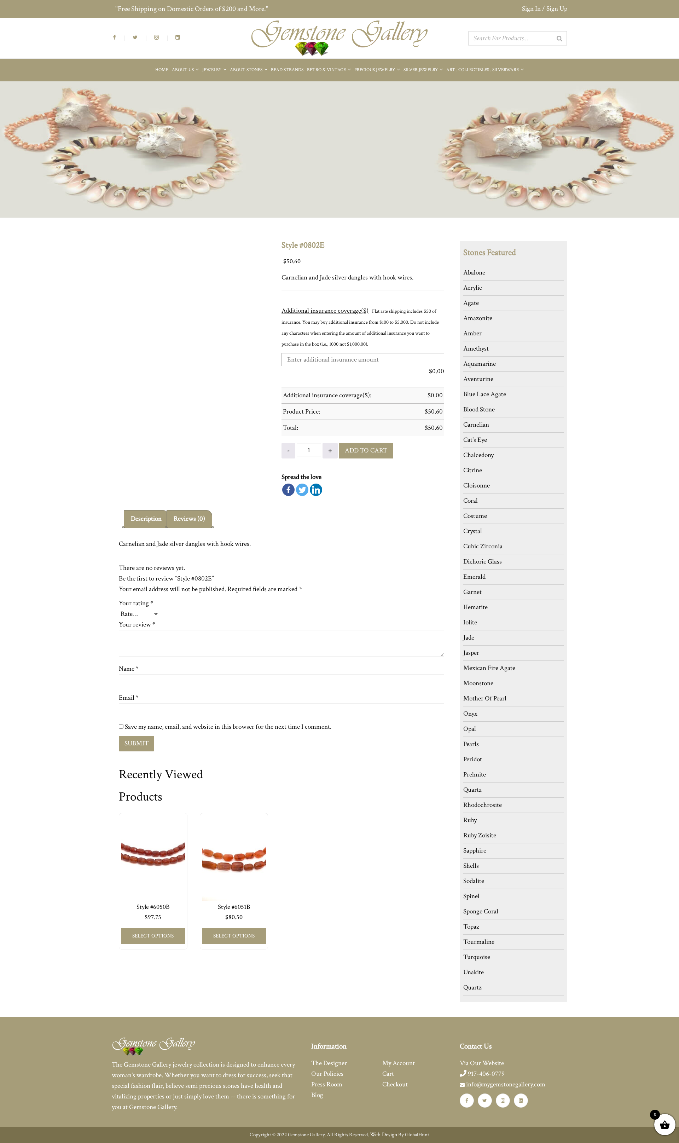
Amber (472, 333)
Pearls (471, 744)
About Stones (246, 70)
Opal (469, 729)
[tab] (146, 519)
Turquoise (476, 957)
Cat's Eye (475, 439)
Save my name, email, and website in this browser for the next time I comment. (228, 726)
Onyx (470, 713)
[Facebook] (288, 490)
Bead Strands (287, 70)
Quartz (472, 789)
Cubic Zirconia (483, 546)
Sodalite (473, 881)
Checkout (395, 1084)
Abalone (474, 272)
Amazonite (477, 318)
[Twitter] (302, 490)
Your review (137, 624)
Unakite (473, 972)
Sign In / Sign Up (544, 8)
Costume (475, 516)
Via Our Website (482, 1063)
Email (129, 697)
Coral (470, 500)
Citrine (472, 470)
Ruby (470, 820)
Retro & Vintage (327, 70)
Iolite (470, 622)
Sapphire (474, 850)
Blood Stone (479, 409)
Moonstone (478, 683)
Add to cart (366, 450)
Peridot (472, 759)
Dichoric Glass (482, 561)
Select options (153, 936)
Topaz (471, 926)
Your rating (136, 603)
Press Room (326, 1084)
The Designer (329, 1063)
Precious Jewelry (375, 70)
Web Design (383, 1134)
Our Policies (327, 1073)
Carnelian (476, 424)
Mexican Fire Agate (489, 668)
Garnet (472, 592)
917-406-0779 (485, 1073)
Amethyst (476, 348)
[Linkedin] (316, 490)
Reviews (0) (189, 518)
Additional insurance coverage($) (325, 310)
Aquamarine (479, 363)
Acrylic (472, 287)
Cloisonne (476, 485)
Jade (468, 637)
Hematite (475, 607)
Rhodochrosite (482, 805)
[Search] (559, 38)
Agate (471, 303)
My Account (398, 1063)
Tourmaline (478, 941)
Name (129, 668)
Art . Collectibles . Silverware (483, 70)
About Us (183, 70)
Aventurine (478, 379)
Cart (388, 1073)
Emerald (474, 576)
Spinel (471, 896)
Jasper (471, 652)
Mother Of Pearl (484, 698)
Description (146, 518)
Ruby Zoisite (479, 835)
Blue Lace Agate (484, 394)
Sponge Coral (480, 911)
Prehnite (474, 774)
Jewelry (212, 70)
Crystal (472, 531)
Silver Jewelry (421, 70)
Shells (471, 865)
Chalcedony (478, 455)
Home (161, 70)
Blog (317, 1095)
